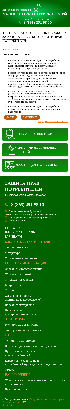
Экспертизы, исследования (23, 330)
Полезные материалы (19, 305)
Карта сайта (8, 405)
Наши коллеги (17, 374)
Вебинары (13, 236)
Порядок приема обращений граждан (30, 346)
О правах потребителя (19, 279)
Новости (13, 227)
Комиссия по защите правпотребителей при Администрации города (33, 362)
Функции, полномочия (20, 340)
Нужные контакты (17, 389)
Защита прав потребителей (35, 14)
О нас (10, 335)
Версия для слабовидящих (17, 9)
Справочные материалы (21, 258)
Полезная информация (25, 263)
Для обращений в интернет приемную (30, 217)
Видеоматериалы (20, 232)
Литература (12, 253)
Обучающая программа (36, 165)
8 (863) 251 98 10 (37, 22)
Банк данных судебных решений (35, 149)
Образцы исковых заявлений (24, 269)
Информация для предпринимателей (21, 312)
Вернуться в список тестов (53, 121)
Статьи (9, 290)
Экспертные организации (22, 324)
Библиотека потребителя (27, 241)
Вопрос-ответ (14, 285)
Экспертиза (15, 319)
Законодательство (17, 247)
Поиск (39, 5)
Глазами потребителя (34, 134)
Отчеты (10, 369)
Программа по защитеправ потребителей (20, 353)
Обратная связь (17, 220)
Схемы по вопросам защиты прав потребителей (23, 297)
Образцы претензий (18, 274)
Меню (31, 5)
